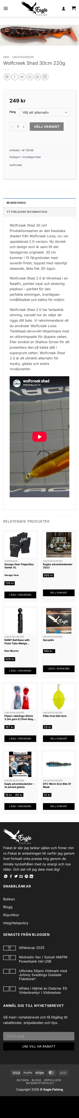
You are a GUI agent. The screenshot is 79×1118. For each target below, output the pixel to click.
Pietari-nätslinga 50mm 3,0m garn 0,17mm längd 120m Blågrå (19, 717)
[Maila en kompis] (29, 76)
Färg (12, 112)
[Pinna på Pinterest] (37, 76)
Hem (6, 57)
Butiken (9, 899)
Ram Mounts (11, 650)
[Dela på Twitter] (22, 76)
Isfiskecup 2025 (31, 948)
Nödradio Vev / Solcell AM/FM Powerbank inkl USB (43, 959)
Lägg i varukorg (20, 806)
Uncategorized (23, 57)
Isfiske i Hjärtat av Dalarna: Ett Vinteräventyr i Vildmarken (43, 990)
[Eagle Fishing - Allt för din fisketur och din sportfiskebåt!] (34, 8)
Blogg (7, 907)
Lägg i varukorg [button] (20, 594)
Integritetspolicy (15, 923)
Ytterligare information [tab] (27, 211)
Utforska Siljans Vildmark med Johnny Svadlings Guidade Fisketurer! (43, 975)
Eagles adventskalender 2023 (57, 566)
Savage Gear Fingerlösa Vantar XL (19, 566)
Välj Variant (47, 127)
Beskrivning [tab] (16, 202)
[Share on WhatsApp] (7, 76)
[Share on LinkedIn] (45, 76)
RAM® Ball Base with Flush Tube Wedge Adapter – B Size (16, 641)
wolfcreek (15, 165)
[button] (5, 8)
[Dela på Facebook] (14, 76)
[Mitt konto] (64, 8)
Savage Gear (11, 575)
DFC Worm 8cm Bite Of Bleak (57, 785)
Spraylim (48, 640)
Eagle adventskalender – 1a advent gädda (19, 785)
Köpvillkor (11, 915)
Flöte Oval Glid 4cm (55, 715)
